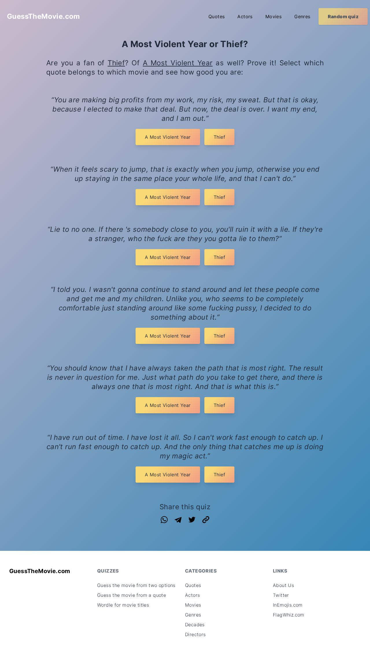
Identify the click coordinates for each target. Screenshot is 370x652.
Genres (302, 16)
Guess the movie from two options (136, 585)
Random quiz (343, 16)
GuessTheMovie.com (43, 16)
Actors (244, 16)
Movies (273, 16)
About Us (283, 585)
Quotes (216, 16)
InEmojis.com (288, 605)
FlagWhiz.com (288, 615)
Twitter (281, 595)
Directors (195, 634)
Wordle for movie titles (123, 605)
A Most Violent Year (178, 63)
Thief (116, 63)
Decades (195, 624)
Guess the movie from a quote (131, 595)
